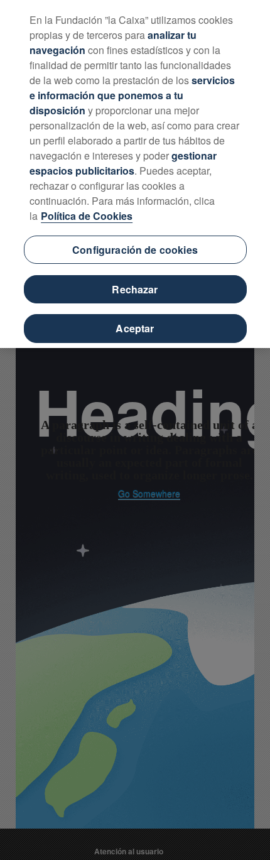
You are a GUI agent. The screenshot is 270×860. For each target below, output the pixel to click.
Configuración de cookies (135, 249)
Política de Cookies (86, 216)
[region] (135, 174)
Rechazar (135, 289)
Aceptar (135, 328)
